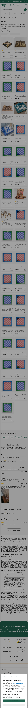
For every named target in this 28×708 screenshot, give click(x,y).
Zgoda (5, 676)
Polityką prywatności (18, 683)
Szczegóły (11, 676)
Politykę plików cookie (10, 692)
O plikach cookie (19, 676)
